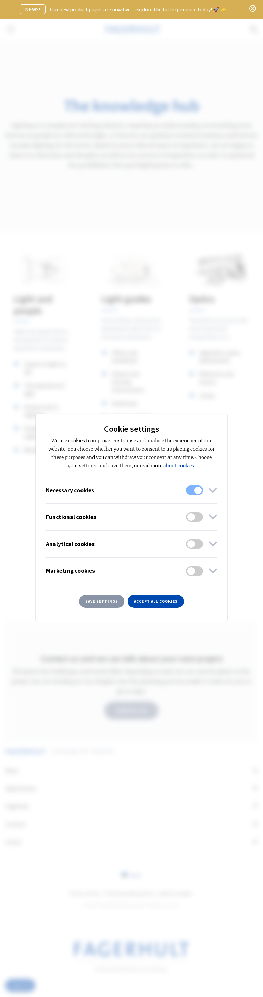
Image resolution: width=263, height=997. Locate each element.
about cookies (178, 466)
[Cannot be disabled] (194, 490)
